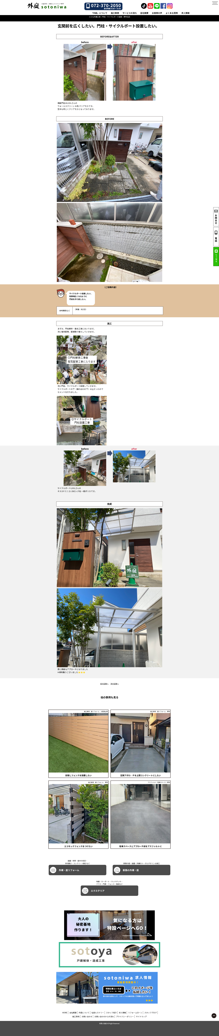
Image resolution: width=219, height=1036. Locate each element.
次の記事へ (115, 684)
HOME (64, 1012)
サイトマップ (141, 1016)
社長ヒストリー (98, 1012)
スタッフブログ (150, 1012)
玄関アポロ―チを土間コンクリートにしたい (140, 775)
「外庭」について (99, 13)
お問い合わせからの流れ (104, 1016)
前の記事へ (104, 684)
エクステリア (97, 890)
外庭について (84, 1012)
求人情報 (185, 13)
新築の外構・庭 (131, 870)
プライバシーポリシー (125, 1016)
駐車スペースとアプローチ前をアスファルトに (140, 846)
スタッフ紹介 (111, 1012)
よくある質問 (172, 13)
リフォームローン (135, 1012)
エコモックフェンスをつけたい (78, 846)
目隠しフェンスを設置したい (78, 775)
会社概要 (144, 13)
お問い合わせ (87, 1016)
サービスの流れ (130, 13)
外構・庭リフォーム (69, 870)
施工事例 (115, 13)
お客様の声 (157, 13)
